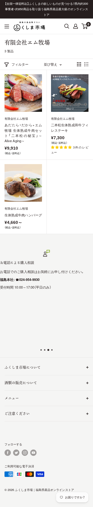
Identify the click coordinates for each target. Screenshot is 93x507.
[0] (85, 26)
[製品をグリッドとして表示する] (79, 64)
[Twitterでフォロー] (16, 453)
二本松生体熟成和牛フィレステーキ (69, 127)
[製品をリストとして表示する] (86, 64)
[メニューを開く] (7, 26)
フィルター (20, 64)
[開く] (66, 26)
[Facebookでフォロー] (8, 453)
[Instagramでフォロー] (25, 453)
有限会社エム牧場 (16, 118)
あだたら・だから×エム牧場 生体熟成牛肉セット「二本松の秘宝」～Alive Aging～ (23, 132)
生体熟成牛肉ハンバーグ (23, 215)
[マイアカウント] (75, 26)
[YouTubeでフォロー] (33, 453)
